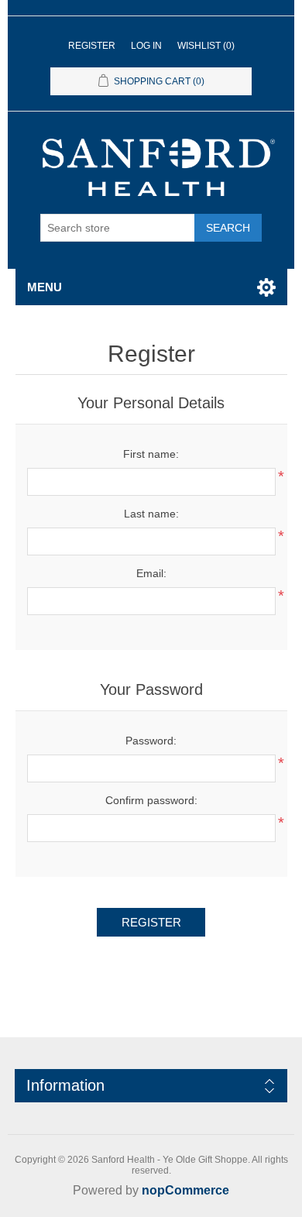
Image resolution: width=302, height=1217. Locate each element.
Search (228, 228)
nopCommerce (185, 1190)
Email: (151, 573)
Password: (151, 740)
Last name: (151, 513)
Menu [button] (44, 287)
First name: (151, 454)
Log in (146, 45)
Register (91, 45)
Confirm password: (151, 800)
